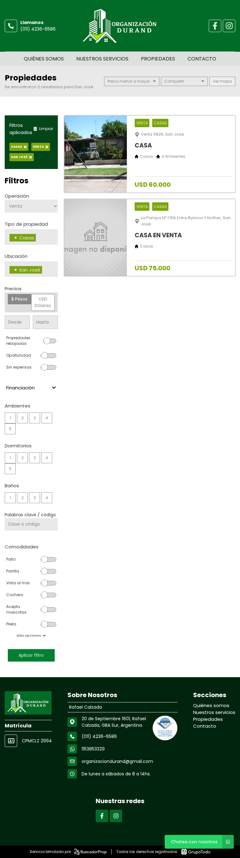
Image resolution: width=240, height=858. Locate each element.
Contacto (202, 58)
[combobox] (31, 237)
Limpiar (46, 128)
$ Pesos (19, 299)
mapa (225, 81)
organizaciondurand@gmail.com (117, 761)
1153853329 (93, 749)
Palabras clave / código (30, 515)
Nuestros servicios (102, 58)
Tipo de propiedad (26, 224)
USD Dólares (43, 302)
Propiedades (158, 58)
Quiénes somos (44, 58)
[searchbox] (39, 238)
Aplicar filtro (31, 655)
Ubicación (16, 256)
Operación (17, 196)
